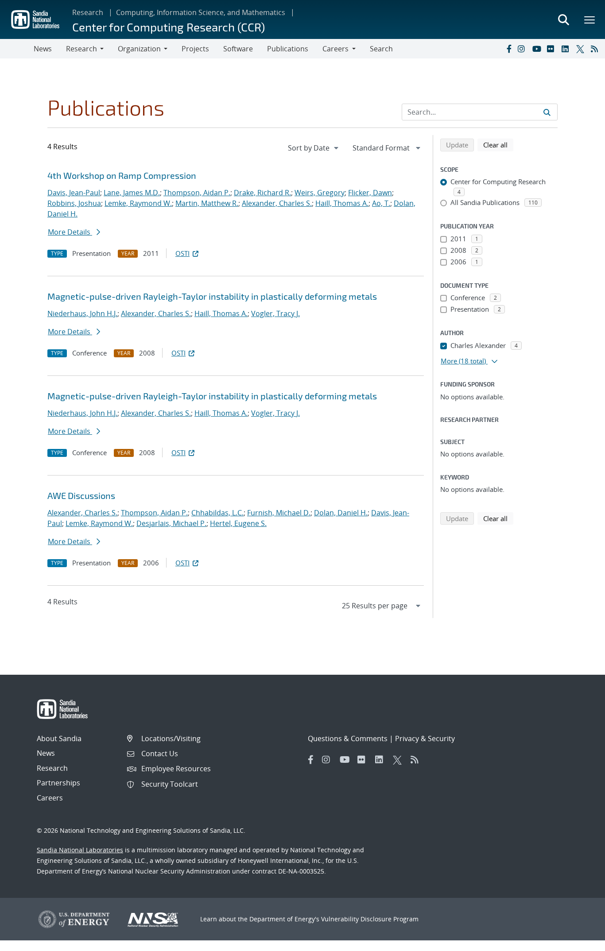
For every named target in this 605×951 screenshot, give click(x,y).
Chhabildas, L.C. (217, 513)
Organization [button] (139, 49)
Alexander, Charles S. (277, 203)
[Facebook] (508, 48)
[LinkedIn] (567, 48)
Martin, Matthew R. (206, 203)
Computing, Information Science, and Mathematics (200, 12)
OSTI (182, 253)
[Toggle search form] (563, 19)
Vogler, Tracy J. (275, 313)
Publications (287, 49)
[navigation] (314, 148)
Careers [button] (335, 49)
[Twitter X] (581, 48)
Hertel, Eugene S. (238, 523)
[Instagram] (523, 48)
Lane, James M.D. (132, 192)
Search (381, 49)
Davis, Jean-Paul (73, 192)
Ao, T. (381, 203)
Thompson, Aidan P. (196, 192)
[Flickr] (552, 48)
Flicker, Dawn (370, 192)
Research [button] (81, 49)
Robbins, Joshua (74, 203)
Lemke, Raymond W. (138, 203)
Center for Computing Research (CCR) (168, 27)
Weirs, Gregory (320, 192)
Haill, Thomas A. (341, 203)
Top (578, 941)
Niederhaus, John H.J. (82, 313)
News (43, 49)
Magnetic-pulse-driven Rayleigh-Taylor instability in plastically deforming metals (212, 296)
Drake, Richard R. (262, 192)
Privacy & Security (425, 738)
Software (238, 49)
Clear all (498, 144)
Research (87, 12)
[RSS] (596, 48)
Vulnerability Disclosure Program (370, 919)
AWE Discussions (81, 495)
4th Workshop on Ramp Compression (121, 175)
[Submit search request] (547, 112)
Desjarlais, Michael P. (171, 523)
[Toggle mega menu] (590, 19)
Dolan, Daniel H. (341, 513)
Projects (195, 49)
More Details (70, 232)
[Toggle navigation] (17, 48)
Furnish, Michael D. (278, 513)
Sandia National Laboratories (80, 850)
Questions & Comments (348, 738)
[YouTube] (537, 48)
